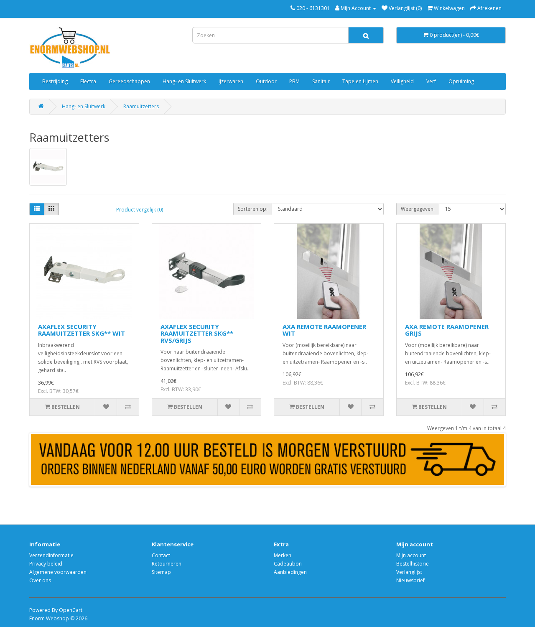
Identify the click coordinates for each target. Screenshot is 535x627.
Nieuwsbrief (410, 580)
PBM (294, 81)
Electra (88, 81)
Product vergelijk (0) (139, 209)
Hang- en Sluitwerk (184, 81)
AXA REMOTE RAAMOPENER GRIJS (447, 330)
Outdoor (266, 81)
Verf (431, 81)
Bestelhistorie (412, 563)
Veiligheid (402, 81)
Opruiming (461, 81)
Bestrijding (55, 81)
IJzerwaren (231, 81)
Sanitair (321, 81)
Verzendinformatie (51, 555)
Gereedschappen (129, 81)
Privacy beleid (45, 563)
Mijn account (411, 555)
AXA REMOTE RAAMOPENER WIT (324, 330)
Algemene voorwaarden (58, 572)
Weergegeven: (418, 208)
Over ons (40, 580)
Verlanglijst (409, 572)
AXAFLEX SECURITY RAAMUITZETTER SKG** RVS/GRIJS (196, 333)
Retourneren (166, 563)
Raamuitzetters (141, 106)
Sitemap (161, 572)
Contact (161, 555)
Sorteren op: (253, 208)
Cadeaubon (288, 563)
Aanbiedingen (290, 572)
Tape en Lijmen (360, 81)
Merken (282, 555)
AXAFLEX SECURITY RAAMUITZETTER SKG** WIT (81, 330)
